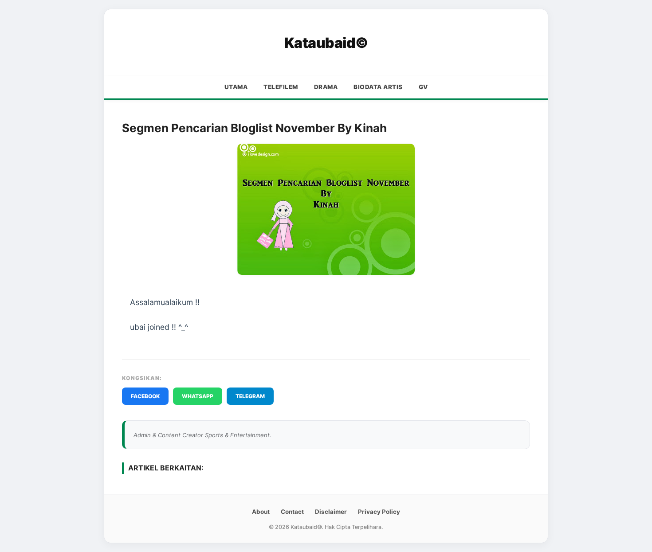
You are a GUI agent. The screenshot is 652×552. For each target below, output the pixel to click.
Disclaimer (331, 511)
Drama (326, 86)
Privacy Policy (379, 511)
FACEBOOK (145, 396)
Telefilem (280, 86)
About (261, 511)
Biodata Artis (378, 86)
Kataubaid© (326, 42)
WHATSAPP (197, 396)
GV (423, 86)
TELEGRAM (250, 396)
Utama (236, 86)
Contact (292, 511)
